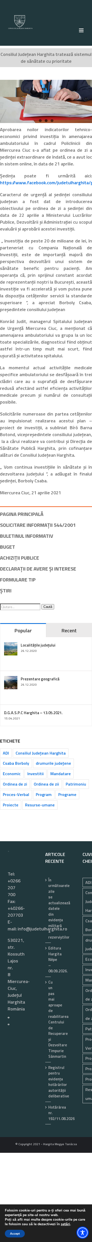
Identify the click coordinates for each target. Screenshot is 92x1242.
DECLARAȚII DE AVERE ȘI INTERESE (38, 569)
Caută (47, 607)
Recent (69, 630)
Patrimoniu (76, 784)
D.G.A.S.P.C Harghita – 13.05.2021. (33, 713)
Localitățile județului (38, 645)
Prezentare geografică (40, 679)
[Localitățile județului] (10, 645)
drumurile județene (53, 763)
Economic (12, 774)
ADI (6, 753)
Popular (23, 630)
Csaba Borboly (16, 763)
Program (44, 794)
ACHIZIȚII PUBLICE (19, 558)
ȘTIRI (6, 590)
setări (65, 1224)
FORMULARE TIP (18, 580)
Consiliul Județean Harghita (41, 753)
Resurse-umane (40, 805)
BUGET (7, 547)
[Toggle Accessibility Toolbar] (82, 1232)
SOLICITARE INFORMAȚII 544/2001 (38, 525)
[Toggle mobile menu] (81, 30)
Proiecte (10, 805)
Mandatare (60, 774)
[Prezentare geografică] (10, 679)
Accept (15, 1234)
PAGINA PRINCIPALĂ (21, 514)
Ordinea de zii (46, 784)
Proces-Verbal (16, 794)
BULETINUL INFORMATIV (26, 536)
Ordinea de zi (15, 784)
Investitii (35, 774)
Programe (67, 794)
